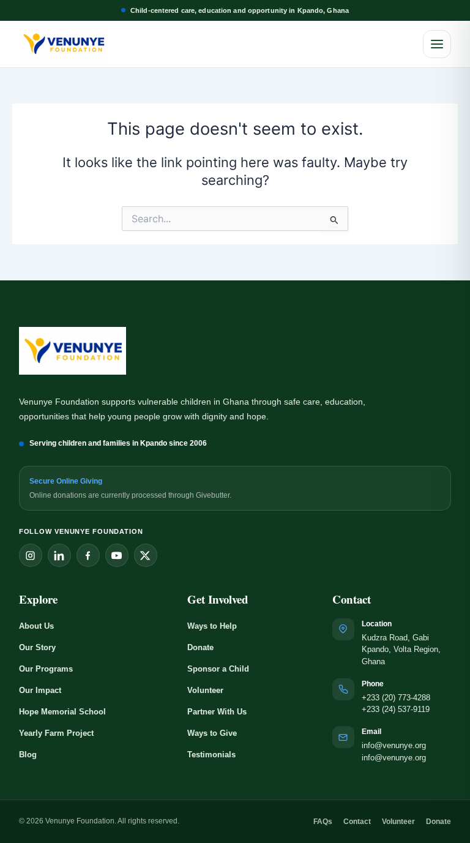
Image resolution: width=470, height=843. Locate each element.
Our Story (37, 647)
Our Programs (46, 668)
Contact (357, 821)
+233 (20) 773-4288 (396, 698)
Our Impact (40, 690)
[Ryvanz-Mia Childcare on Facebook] (88, 555)
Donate (200, 647)
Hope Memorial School (62, 711)
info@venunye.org (394, 745)
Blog (28, 754)
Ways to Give (212, 733)
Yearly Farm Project (56, 733)
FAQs (322, 821)
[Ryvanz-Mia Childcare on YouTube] (117, 555)
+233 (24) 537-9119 (396, 709)
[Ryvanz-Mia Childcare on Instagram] (30, 555)
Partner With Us (217, 711)
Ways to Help (212, 626)
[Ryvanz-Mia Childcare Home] (63, 44)
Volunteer (205, 690)
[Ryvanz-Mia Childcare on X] (145, 555)
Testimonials (211, 754)
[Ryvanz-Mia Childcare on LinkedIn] (59, 555)
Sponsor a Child (218, 668)
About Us (36, 626)
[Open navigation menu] (437, 44)
